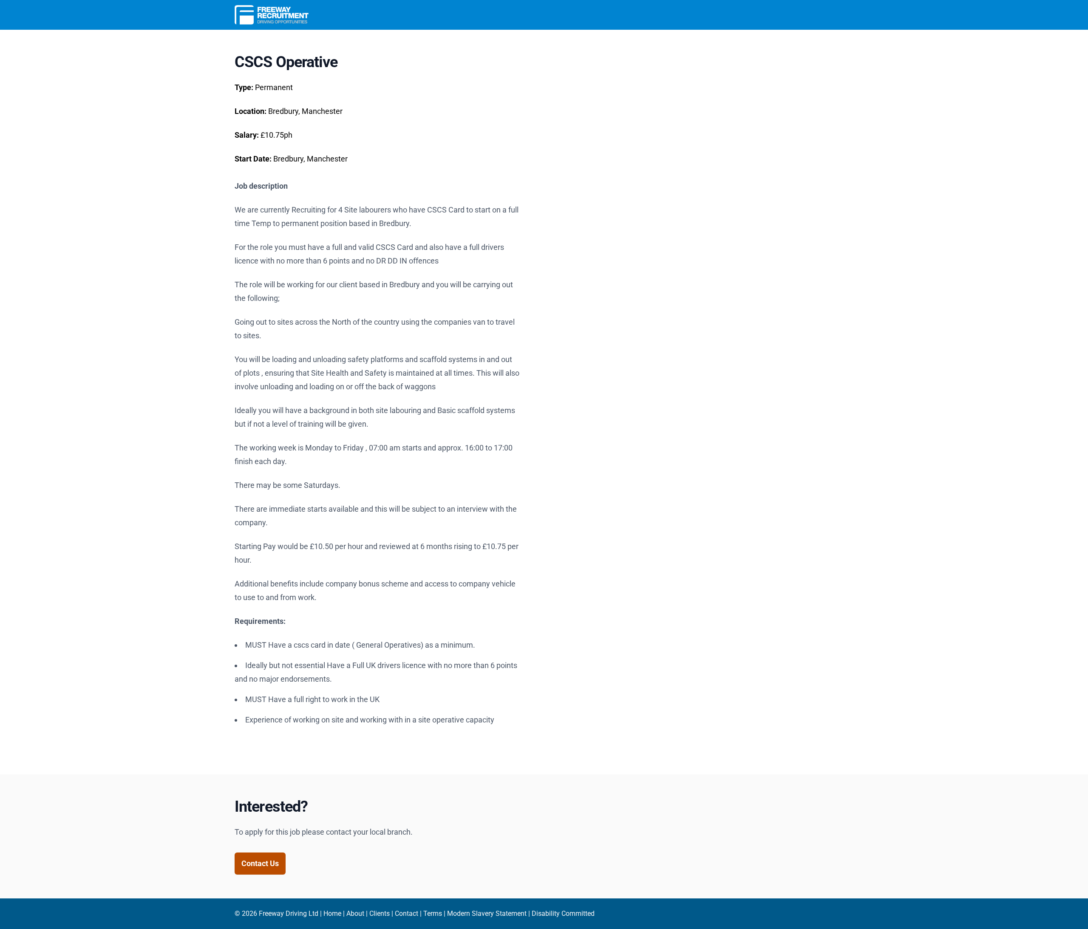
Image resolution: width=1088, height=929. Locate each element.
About (355, 913)
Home (332, 913)
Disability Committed (563, 913)
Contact (406, 913)
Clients (379, 913)
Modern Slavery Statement (487, 913)
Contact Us (260, 863)
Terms (432, 913)
